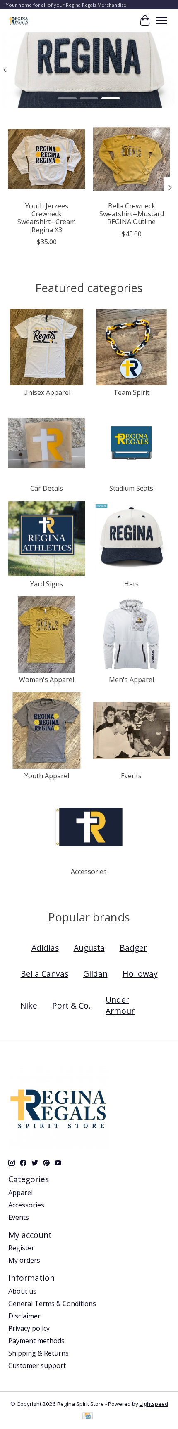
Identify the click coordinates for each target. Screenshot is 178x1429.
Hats (131, 583)
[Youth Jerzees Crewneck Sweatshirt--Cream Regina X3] (46, 159)
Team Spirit (131, 392)
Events (131, 775)
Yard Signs (46, 583)
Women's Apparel (46, 679)
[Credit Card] (87, 1416)
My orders (24, 1260)
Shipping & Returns (38, 1353)
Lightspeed (154, 1404)
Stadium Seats (131, 488)
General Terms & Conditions (52, 1303)
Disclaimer (24, 1315)
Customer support (37, 1365)
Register (21, 1247)
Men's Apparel (131, 679)
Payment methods (36, 1340)
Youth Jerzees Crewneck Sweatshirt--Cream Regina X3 (46, 217)
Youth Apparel (46, 775)
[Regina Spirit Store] (18, 20)
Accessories (89, 871)
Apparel (20, 1192)
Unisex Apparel (46, 392)
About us (22, 1291)
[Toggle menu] (161, 20)
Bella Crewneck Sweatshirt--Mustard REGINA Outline (131, 213)
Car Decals (46, 488)
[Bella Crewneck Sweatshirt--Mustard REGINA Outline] (131, 159)
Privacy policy (29, 1328)
